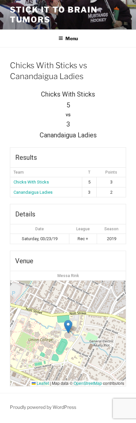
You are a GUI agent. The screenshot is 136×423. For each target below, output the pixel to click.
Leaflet (42, 383)
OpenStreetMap (88, 383)
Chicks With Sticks (31, 182)
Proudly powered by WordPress (43, 407)
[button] (68, 326)
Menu (71, 38)
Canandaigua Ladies (33, 192)
